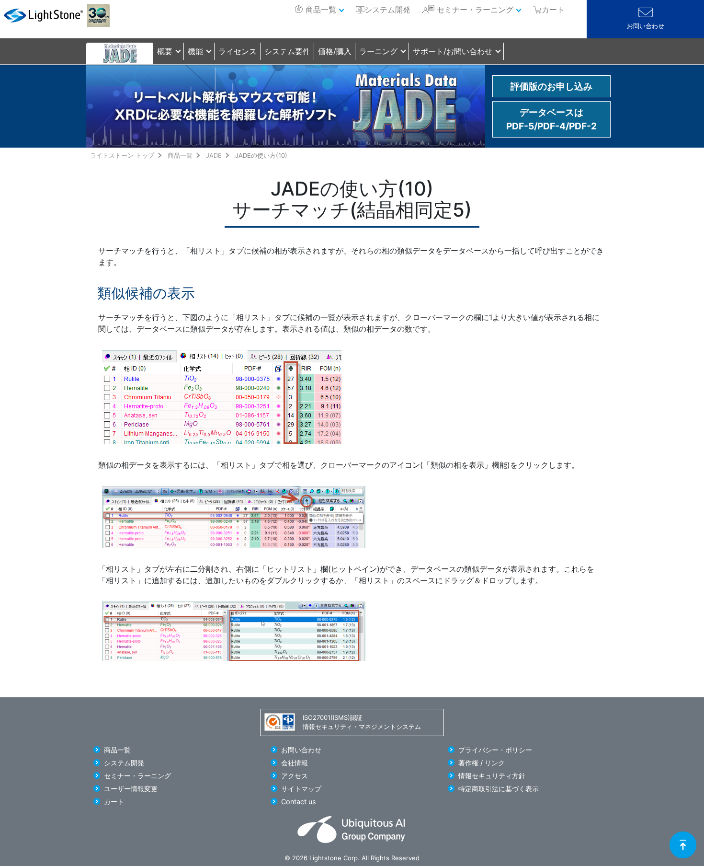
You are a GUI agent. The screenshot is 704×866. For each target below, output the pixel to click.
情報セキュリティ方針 (491, 776)
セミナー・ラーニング (475, 9)
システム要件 (287, 51)
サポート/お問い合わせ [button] (452, 51)
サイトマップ (301, 789)
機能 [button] (195, 51)
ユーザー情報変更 (131, 789)
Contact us (298, 801)
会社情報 (294, 763)
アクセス (294, 776)
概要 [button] (164, 51)
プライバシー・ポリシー (495, 750)
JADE (214, 155)
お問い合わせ (645, 26)
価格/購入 (335, 51)
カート (114, 801)
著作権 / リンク (481, 763)
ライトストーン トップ (122, 155)
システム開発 (387, 9)
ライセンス (237, 51)
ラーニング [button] (378, 51)
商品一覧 (321, 9)
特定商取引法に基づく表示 (498, 789)
